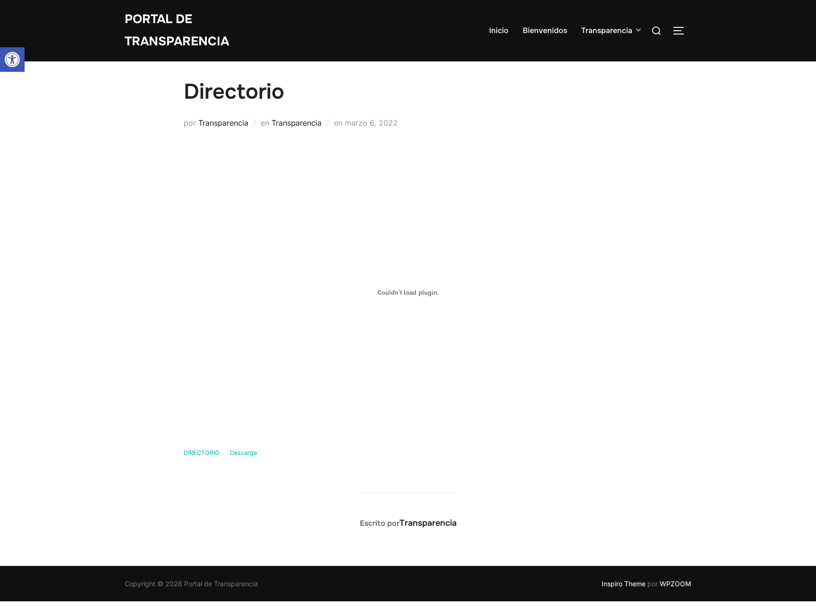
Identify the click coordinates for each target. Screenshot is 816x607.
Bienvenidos (545, 30)
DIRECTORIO (202, 452)
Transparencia (606, 30)
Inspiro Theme (624, 584)
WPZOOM (675, 584)
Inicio (499, 30)
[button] (12, 59)
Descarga (243, 452)
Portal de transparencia (177, 30)
